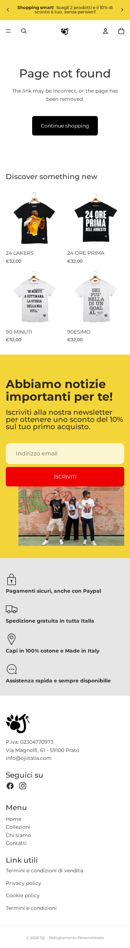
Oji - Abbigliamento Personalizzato (72, 937)
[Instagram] (22, 786)
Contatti (16, 843)
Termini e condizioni (31, 908)
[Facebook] (10, 786)
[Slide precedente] (8, 10)
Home (13, 819)
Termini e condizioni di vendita (44, 870)
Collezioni (18, 827)
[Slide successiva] (122, 10)
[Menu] (8, 31)
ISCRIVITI (65, 476)
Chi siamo (18, 835)
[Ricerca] (24, 31)
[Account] (105, 31)
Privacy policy (23, 883)
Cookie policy (23, 895)
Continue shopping (65, 126)
